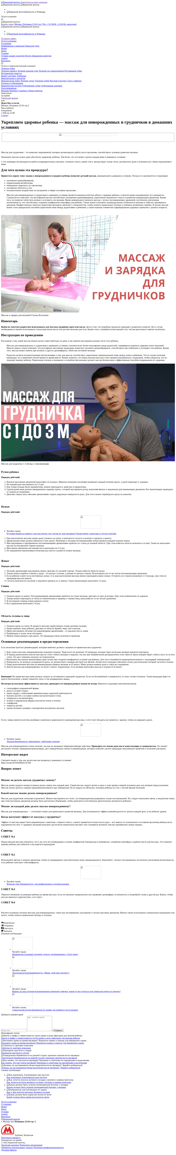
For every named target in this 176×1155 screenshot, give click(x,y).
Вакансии (30, 46)
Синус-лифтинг (74, 81)
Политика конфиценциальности (48, 1147)
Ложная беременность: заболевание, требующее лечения (33, 741)
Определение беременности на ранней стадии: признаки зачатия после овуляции (39, 1058)
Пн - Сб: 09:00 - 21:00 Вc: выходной (59, 24)
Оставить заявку (8, 38)
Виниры (5, 91)
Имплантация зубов (10, 81)
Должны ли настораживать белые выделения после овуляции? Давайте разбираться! (40, 1068)
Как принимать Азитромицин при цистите (27, 1077)
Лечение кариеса (9, 71)
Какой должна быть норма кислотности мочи (28, 1097)
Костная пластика (58, 81)
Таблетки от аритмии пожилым (16, 1048)
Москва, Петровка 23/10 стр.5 (28, 24)
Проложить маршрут (11, 1137)
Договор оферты (9, 1150)
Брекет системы (8, 76)
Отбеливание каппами (51, 86)
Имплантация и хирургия (13, 78)
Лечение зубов (8, 68)
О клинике (6, 43)
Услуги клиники (8, 41)
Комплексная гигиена (11, 86)
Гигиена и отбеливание (12, 83)
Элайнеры (21, 76)
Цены (3, 51)
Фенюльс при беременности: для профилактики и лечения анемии (38, 884)
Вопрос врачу (7, 24)
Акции (4, 58)
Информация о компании (13, 46)
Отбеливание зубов (31, 86)
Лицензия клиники (10, 1145)
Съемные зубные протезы (30, 91)
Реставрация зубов (73, 71)
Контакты (5, 61)
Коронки (13, 91)
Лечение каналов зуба (27, 71)
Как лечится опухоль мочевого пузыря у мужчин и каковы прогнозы (39, 1082)
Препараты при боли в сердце (15, 1053)
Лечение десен (27, 81)
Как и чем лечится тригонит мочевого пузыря (28, 1092)
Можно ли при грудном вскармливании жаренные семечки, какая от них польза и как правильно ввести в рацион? (66, 991)
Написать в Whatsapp (35, 34)
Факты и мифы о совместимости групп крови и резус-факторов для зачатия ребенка (40, 1038)
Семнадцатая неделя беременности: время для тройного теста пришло (45, 1010)
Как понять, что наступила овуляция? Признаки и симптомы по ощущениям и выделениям (44, 1063)
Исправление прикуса (11, 73)
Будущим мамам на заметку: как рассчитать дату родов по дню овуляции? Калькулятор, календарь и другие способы (61, 533)
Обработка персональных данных (17, 1147)
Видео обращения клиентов (38, 56)
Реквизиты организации (31, 1145)
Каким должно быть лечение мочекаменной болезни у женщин (36, 1087)
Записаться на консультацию (33, 2)
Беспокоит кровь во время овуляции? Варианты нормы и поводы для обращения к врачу (42, 1043)
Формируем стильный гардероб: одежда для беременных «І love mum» (45, 954)
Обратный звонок (9, 98)
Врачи (4, 48)
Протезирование (9, 88)
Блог (37, 46)
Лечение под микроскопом (51, 71)
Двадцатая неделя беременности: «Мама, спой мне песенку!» (41, 973)
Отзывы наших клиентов (13, 56)
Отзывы (5, 53)
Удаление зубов (42, 81)
